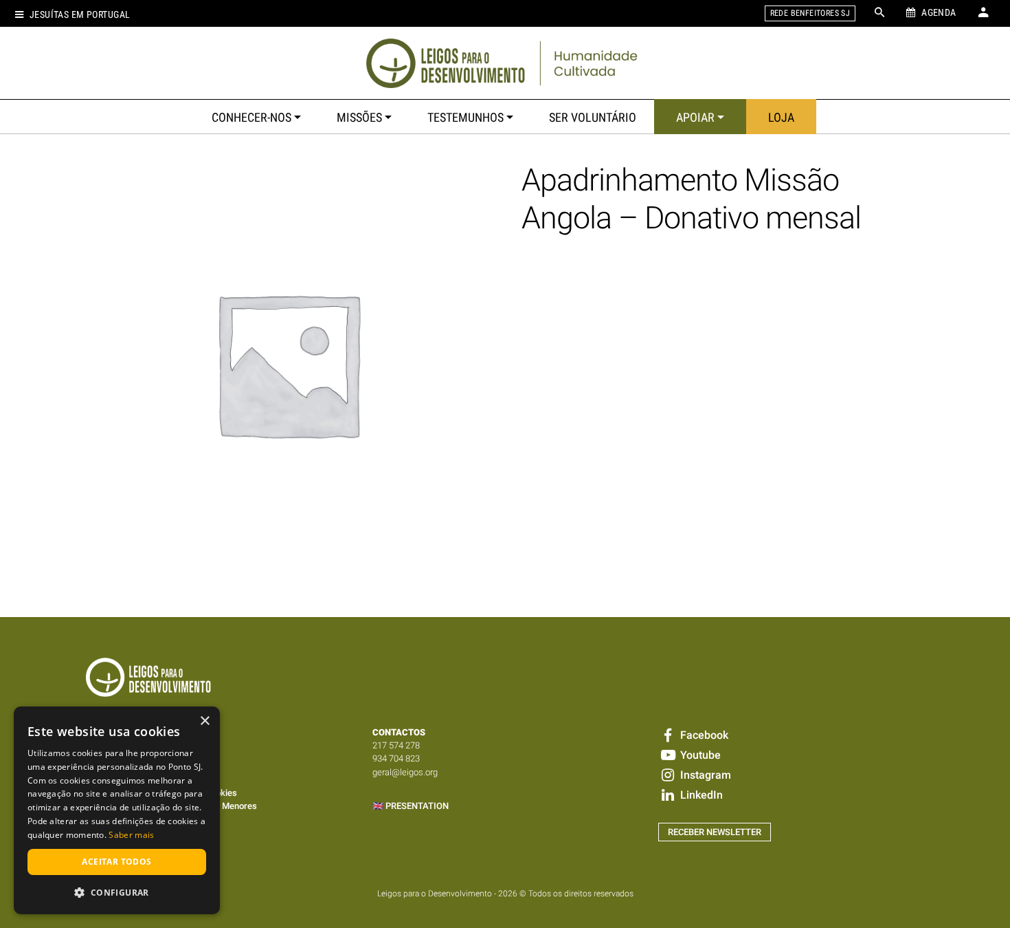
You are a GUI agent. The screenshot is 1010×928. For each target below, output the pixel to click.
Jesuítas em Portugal (80, 15)
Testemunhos (465, 118)
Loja (781, 118)
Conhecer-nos (251, 118)
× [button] (204, 721)
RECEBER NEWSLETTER (714, 832)
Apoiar (695, 118)
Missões (359, 118)
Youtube (698, 755)
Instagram (703, 774)
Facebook (702, 735)
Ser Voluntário (592, 118)
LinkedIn (699, 794)
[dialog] (117, 810)
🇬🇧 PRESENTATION (410, 806)
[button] (116, 892)
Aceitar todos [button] (116, 861)
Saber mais (131, 835)
